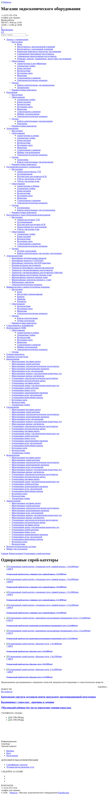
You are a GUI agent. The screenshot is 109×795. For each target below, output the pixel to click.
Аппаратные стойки (26, 66)
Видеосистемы (23, 71)
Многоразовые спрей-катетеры (26, 364)
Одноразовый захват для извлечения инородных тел (35, 385)
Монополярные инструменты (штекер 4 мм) (32, 275)
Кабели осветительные (27, 318)
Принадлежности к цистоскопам (32, 227)
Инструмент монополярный (30, 294)
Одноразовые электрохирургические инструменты (35, 378)
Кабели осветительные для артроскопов (35, 162)
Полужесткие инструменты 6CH (32, 176)
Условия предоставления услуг (20, 767)
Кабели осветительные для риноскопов (35, 121)
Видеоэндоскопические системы (21, 546)
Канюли (20, 296)
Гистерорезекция (24, 174)
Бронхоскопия (12, 359)
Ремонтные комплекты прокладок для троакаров (39, 51)
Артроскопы (22, 159)
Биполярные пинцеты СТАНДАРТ (28, 260)
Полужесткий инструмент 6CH (31, 224)
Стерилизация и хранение (29, 78)
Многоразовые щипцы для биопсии (28, 376)
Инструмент (17, 42)
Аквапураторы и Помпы (28, 186)
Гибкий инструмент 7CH (28, 220)
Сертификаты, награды (17, 764)
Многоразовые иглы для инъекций (27, 371)
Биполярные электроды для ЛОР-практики (31, 263)
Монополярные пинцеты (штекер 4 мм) (30, 277)
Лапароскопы (23, 87)
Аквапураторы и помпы (28, 135)
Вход (8, 753)
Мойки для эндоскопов (16, 549)
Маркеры (21, 299)
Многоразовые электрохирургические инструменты (35, 366)
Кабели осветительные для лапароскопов (35, 85)
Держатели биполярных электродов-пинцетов (33, 268)
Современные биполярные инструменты (35, 54)
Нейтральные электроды (23, 282)
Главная (4, 553)
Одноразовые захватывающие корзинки (30, 393)
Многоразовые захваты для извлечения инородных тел (37, 373)
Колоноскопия (12, 455)
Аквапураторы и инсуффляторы (31, 63)
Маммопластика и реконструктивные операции (28, 287)
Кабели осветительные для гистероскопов (36, 210)
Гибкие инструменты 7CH (29, 171)
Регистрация (12, 755)
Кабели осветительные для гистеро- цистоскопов (39, 253)
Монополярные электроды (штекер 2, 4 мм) (31, 280)
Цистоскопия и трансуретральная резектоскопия (28, 215)
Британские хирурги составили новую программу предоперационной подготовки (48, 696)
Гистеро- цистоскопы (26, 251)
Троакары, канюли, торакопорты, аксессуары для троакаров (44, 59)
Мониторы (22, 75)
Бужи (19, 292)
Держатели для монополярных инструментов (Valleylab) (37, 272)
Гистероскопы (23, 208)
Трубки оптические (26, 320)
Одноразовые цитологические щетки (28, 381)
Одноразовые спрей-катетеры (25, 388)
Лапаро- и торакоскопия (17, 39)
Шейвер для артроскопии (28, 152)
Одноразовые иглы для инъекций (27, 395)
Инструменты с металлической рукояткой (36, 47)
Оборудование (18, 61)
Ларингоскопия (13, 501)
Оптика (15, 83)
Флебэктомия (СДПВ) (16, 328)
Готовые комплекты (15, 354)
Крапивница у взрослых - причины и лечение (27, 702)
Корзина (10, 751)
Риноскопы (22, 123)
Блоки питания (24, 68)
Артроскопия (12, 128)
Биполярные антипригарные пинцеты (29, 258)
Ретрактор (21, 301)
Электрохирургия (14, 256)
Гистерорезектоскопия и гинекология (23, 167)
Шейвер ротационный (27, 347)
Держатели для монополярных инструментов (32, 270)
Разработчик (63, 793)
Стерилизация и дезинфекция (19, 325)
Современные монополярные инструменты (36, 56)
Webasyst (14, 793)
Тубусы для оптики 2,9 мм (29, 179)
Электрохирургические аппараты (32, 80)
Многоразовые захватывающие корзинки (30, 369)
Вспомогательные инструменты (26, 265)
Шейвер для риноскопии (28, 114)
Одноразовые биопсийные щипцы (27, 397)
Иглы (19, 44)
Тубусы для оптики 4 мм (28, 181)
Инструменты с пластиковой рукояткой (35, 49)
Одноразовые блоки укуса (23, 390)
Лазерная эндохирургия (17, 357)
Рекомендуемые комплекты (24, 90)
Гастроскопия (12, 407)
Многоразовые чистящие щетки (26, 361)
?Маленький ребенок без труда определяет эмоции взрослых (36, 707)
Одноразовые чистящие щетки (25, 383)
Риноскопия (11, 92)
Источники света (25, 73)
